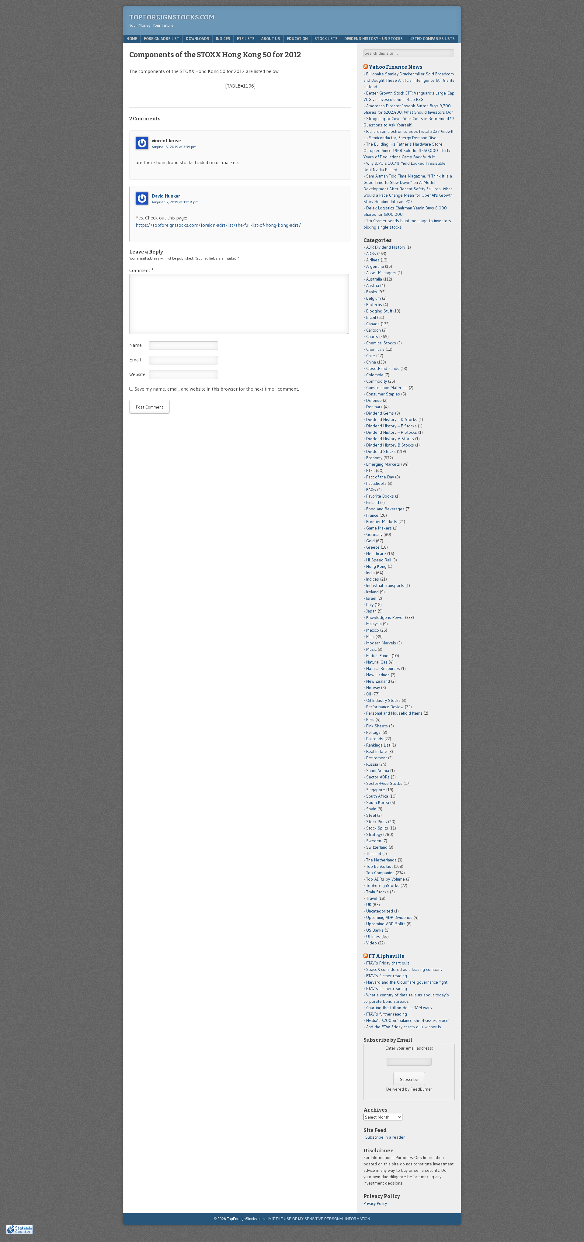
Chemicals (375, 349)
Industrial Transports (385, 585)
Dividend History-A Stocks (390, 438)
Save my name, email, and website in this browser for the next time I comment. (216, 389)
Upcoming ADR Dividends (389, 917)
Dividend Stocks (381, 451)
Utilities (373, 936)
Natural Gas (377, 662)
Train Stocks (377, 892)
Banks (371, 292)
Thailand (373, 853)
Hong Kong (376, 566)
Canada (373, 323)
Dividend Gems (380, 413)
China (371, 362)
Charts (372, 336)
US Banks (375, 930)
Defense (374, 400)
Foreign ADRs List (161, 38)
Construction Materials (387, 387)
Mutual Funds (378, 655)
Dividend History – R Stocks (391, 432)
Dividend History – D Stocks (391, 419)
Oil (368, 694)
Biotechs (374, 304)
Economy (374, 458)
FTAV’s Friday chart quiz (387, 963)
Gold (370, 540)
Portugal (373, 732)
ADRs (371, 253)
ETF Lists (246, 38)
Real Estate (376, 751)
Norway (373, 687)
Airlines (373, 260)
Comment (141, 270)
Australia (374, 279)
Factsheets (376, 483)
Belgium (373, 298)
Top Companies (380, 872)
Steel (371, 815)
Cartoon (373, 330)
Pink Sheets (377, 726)
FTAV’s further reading (386, 975)
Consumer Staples (383, 394)
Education (297, 38)
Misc (370, 636)
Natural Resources (383, 668)
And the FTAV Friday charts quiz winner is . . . (406, 1027)
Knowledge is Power (385, 617)
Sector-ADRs (378, 777)
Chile (370, 355)
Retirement (376, 758)
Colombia (374, 375)
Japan (371, 611)
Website (137, 374)
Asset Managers (381, 272)
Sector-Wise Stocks (384, 783)
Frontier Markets (381, 521)
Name (135, 345)
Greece (373, 547)
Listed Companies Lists (432, 38)
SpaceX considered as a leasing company (404, 969)
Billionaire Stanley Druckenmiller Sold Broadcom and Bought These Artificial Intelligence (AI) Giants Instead (408, 80)
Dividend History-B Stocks (390, 445)
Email (135, 360)
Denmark (374, 406)
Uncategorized (379, 911)
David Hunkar (166, 196)
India (370, 572)
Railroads (374, 738)
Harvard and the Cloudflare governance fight (406, 982)
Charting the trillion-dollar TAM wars (399, 1007)
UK (368, 904)
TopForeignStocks (382, 885)
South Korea (377, 802)
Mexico (372, 630)
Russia (372, 764)
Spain (371, 809)
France (372, 515)
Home (132, 38)
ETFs (370, 470)
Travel (371, 898)
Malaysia (374, 623)
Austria (372, 285)
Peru (370, 719)
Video (371, 943)
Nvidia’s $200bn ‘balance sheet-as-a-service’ (408, 1020)
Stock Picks (376, 821)
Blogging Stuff (379, 311)
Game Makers (379, 528)
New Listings (378, 675)
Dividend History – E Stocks (391, 426)
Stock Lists (326, 38)
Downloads (197, 38)
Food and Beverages (385, 509)
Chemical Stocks (381, 343)
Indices (223, 38)
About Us (270, 38)
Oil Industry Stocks (383, 700)
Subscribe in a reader (385, 1137)
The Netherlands (381, 860)
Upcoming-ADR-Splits (385, 923)
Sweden (373, 841)
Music (371, 649)
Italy (370, 604)
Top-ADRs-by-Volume (385, 879)
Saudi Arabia (377, 770)
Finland (372, 502)
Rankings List (378, 745)
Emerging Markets (383, 464)
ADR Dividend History (385, 247)
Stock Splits (377, 828)
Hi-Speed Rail (378, 560)
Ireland (372, 592)
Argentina (375, 266)
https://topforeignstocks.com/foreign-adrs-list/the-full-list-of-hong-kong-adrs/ (218, 225)
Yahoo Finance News (395, 67)
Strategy (374, 834)
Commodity (376, 381)
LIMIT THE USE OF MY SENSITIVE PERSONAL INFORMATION (318, 1219)
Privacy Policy (375, 1203)
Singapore (375, 789)
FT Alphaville (387, 956)
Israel (371, 598)
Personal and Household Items (394, 713)
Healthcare (376, 553)
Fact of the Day (380, 477)
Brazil (371, 317)
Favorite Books (380, 496)
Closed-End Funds (382, 368)
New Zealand (378, 681)
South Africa (377, 796)
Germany (374, 534)
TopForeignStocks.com (172, 17)
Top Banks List (379, 866)
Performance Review (385, 706)
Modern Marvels (381, 643)
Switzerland (377, 847)
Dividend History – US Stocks (373, 38)
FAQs (371, 489)
